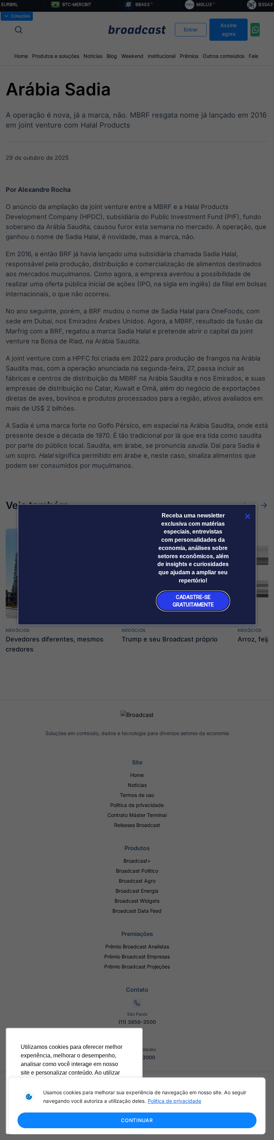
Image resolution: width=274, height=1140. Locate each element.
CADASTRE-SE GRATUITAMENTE (193, 601)
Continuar (137, 1120)
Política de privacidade (174, 1101)
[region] (137, 1105)
